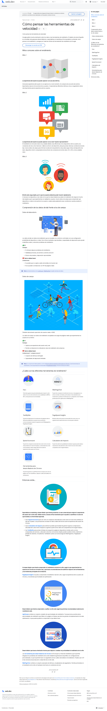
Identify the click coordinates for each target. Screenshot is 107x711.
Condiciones (4, 708)
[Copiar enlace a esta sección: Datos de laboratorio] (37, 212)
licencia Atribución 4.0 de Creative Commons (64, 678)
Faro (24, 390)
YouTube (89, 695)
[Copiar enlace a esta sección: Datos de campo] (35, 276)
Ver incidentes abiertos (53, 695)
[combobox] (76, 1)
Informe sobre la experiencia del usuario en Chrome (57, 363)
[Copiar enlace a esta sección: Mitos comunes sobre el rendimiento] (52, 50)
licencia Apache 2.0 (31, 679)
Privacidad (11, 708)
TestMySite (26, 415)
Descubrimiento (31, 1)
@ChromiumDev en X (92, 693)
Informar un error (52, 693)
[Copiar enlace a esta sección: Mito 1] (27, 55)
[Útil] (81, 20)
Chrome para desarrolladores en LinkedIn (94, 698)
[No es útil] (83, 20)
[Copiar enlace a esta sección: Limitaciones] (30, 260)
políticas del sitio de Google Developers (64, 679)
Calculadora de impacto (60, 441)
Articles (4, 6)
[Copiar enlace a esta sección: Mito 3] (28, 157)
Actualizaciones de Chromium (74, 695)
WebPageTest (47, 271)
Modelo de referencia (44, 1)
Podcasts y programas (72, 700)
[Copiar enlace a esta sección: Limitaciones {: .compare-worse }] (41, 353)
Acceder (103, 1)
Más (53, 1)
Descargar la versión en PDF (33, 45)
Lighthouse (40, 271)
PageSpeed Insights (51, 365)
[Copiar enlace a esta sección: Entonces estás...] (36, 480)
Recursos (22, 1)
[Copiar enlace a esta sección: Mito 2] (28, 93)
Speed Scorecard (29, 441)
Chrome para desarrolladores (74, 693)
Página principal (25, 20)
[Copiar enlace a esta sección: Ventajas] (28, 247)
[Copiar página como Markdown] (43, 29)
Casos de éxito (70, 697)
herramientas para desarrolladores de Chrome (38, 653)
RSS (88, 701)
